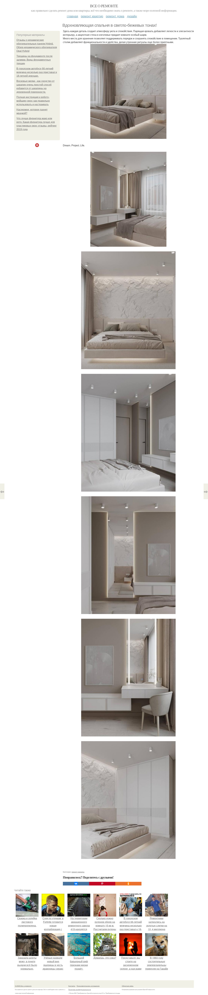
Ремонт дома (115, 16)
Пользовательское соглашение (88, 986)
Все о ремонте (104, 5)
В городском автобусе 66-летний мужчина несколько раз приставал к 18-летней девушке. (36, 72)
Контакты (71, 986)
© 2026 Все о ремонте (23, 986)
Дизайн (132, 16)
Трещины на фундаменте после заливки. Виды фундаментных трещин (34, 60)
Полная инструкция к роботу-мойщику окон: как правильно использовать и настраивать (33, 101)
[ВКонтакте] (76, 883)
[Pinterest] (102, 883)
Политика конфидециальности (79, 989)
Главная (72, 16)
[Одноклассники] (128, 883)
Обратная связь (127, 986)
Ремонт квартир (92, 16)
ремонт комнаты (78, 872)
